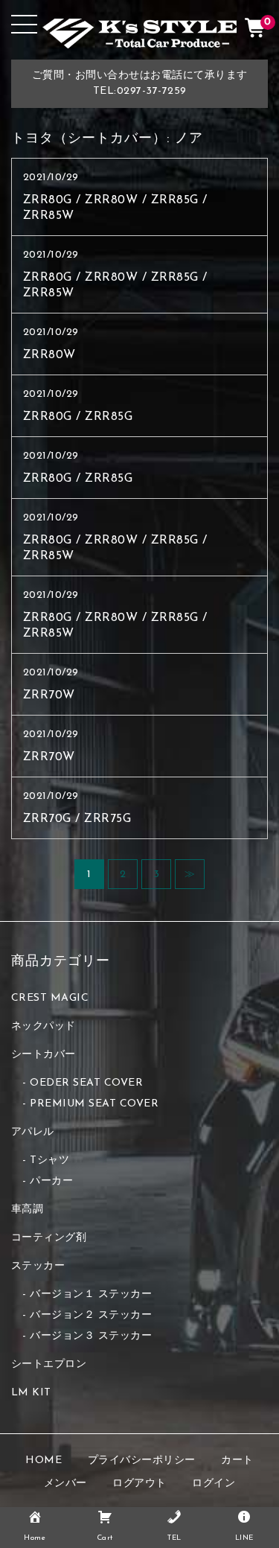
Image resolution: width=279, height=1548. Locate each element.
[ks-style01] (139, 36)
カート (237, 1460)
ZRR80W (49, 355)
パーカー (51, 1181)
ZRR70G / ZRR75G (77, 819)
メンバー (65, 1483)
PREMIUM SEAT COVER (94, 1103)
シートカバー (43, 1054)
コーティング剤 (49, 1237)
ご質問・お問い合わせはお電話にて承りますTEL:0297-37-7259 (140, 83)
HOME (43, 1460)
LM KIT (31, 1392)
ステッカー (38, 1266)
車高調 (27, 1209)
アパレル (32, 1132)
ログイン (213, 1483)
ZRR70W (49, 695)
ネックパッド (43, 1026)
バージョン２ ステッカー (91, 1315)
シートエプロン (49, 1364)
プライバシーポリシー (142, 1460)
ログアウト (139, 1483)
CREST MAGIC (50, 998)
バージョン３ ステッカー (91, 1336)
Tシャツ (49, 1160)
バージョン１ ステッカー (91, 1294)
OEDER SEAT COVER (86, 1083)
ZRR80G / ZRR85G (78, 417)
